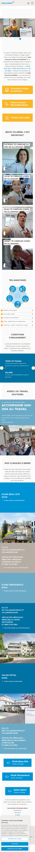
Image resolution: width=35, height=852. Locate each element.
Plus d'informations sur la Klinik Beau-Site (16, 567)
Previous (1, 368)
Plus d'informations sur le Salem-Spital (15, 748)
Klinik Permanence (19, 68)
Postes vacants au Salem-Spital (13, 681)
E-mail (17, 815)
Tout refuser (14, 843)
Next (33, 368)
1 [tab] (15, 39)
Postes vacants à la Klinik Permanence (15, 591)
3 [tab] (20, 39)
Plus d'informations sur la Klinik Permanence (17, 628)
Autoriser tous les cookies (14, 848)
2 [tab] (17, 39)
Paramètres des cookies (15, 838)
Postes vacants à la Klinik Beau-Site (14, 500)
